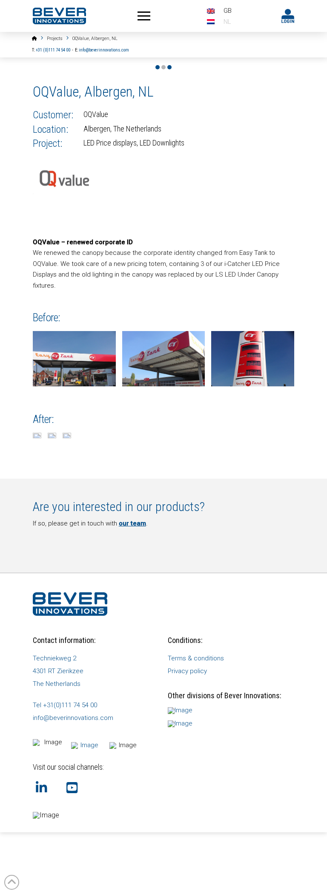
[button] (144, 16)
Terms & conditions (196, 658)
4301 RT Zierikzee (58, 671)
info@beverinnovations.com (104, 50)
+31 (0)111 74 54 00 (53, 50)
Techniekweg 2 (54, 658)
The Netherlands (56, 684)
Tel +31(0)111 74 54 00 (65, 705)
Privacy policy (187, 671)
